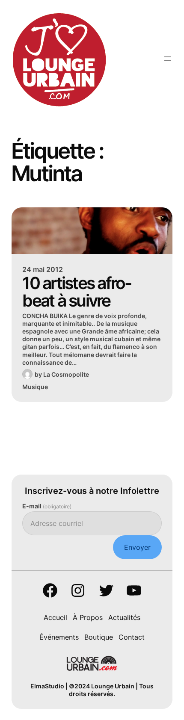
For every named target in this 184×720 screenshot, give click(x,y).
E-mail (46, 506)
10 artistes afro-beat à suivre (76, 292)
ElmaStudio (47, 686)
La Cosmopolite (66, 374)
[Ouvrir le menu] (168, 58)
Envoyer (137, 547)
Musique (35, 386)
